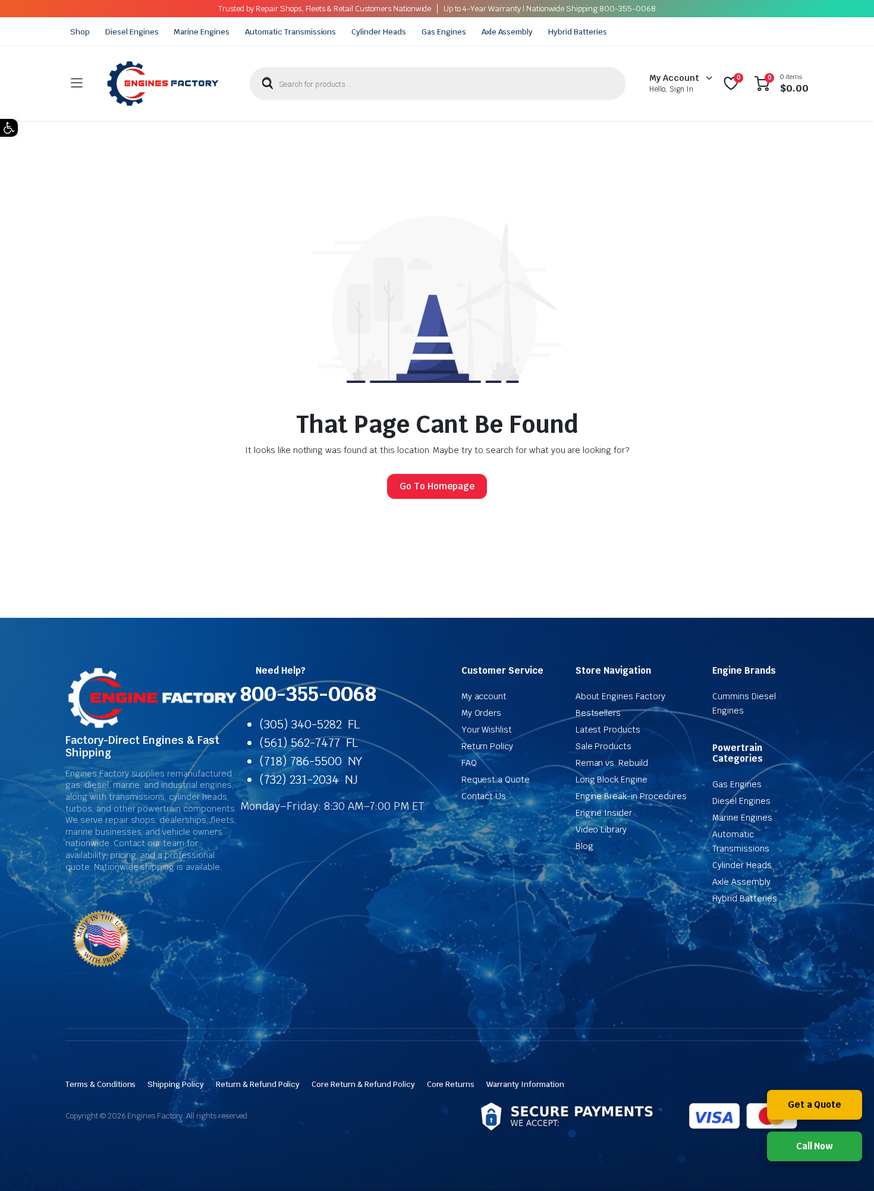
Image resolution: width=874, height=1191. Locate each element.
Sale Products (604, 746)
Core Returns (451, 1084)
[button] (9, 128)
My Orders (481, 713)
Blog (584, 846)
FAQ (469, 763)
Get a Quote (815, 1104)
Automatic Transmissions (290, 32)
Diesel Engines (132, 32)
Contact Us (484, 796)
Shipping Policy (175, 1084)
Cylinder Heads (378, 32)
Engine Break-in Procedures (631, 796)
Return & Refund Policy (258, 1084)
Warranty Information (525, 1084)
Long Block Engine (612, 779)
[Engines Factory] (163, 83)
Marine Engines (201, 32)
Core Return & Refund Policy (363, 1084)
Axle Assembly (507, 32)
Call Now (815, 1146)
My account (484, 696)
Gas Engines (444, 32)
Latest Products (608, 729)
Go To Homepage (437, 486)
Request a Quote (495, 779)
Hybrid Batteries (577, 32)
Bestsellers (598, 713)
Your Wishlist (487, 729)
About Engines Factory (620, 696)
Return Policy (487, 746)
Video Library (601, 829)
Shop (80, 32)
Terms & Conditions (100, 1084)
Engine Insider (604, 812)
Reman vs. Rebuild (612, 763)
